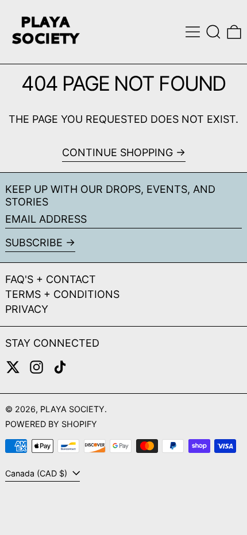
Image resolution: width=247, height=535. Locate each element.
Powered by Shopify (51, 424)
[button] (213, 32)
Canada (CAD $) (37, 473)
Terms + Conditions (62, 294)
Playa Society (72, 409)
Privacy (26, 309)
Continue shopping (117, 152)
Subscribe (34, 243)
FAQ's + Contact (50, 279)
